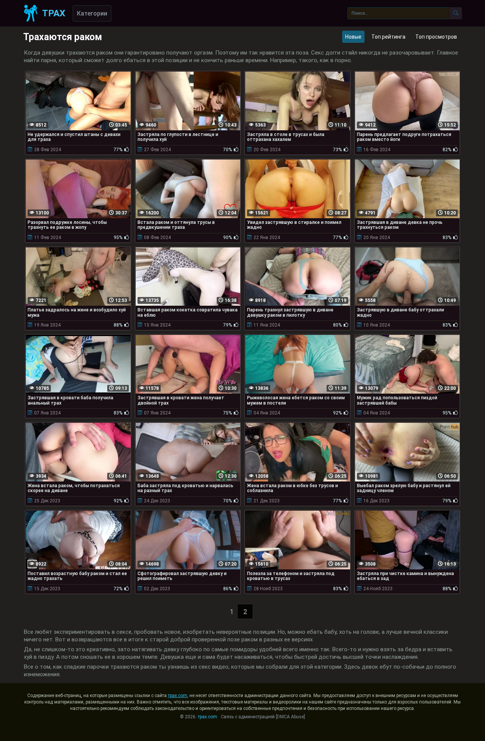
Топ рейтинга (388, 37)
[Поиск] (456, 13)
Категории (92, 13)
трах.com (177, 695)
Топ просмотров (436, 37)
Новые (353, 37)
